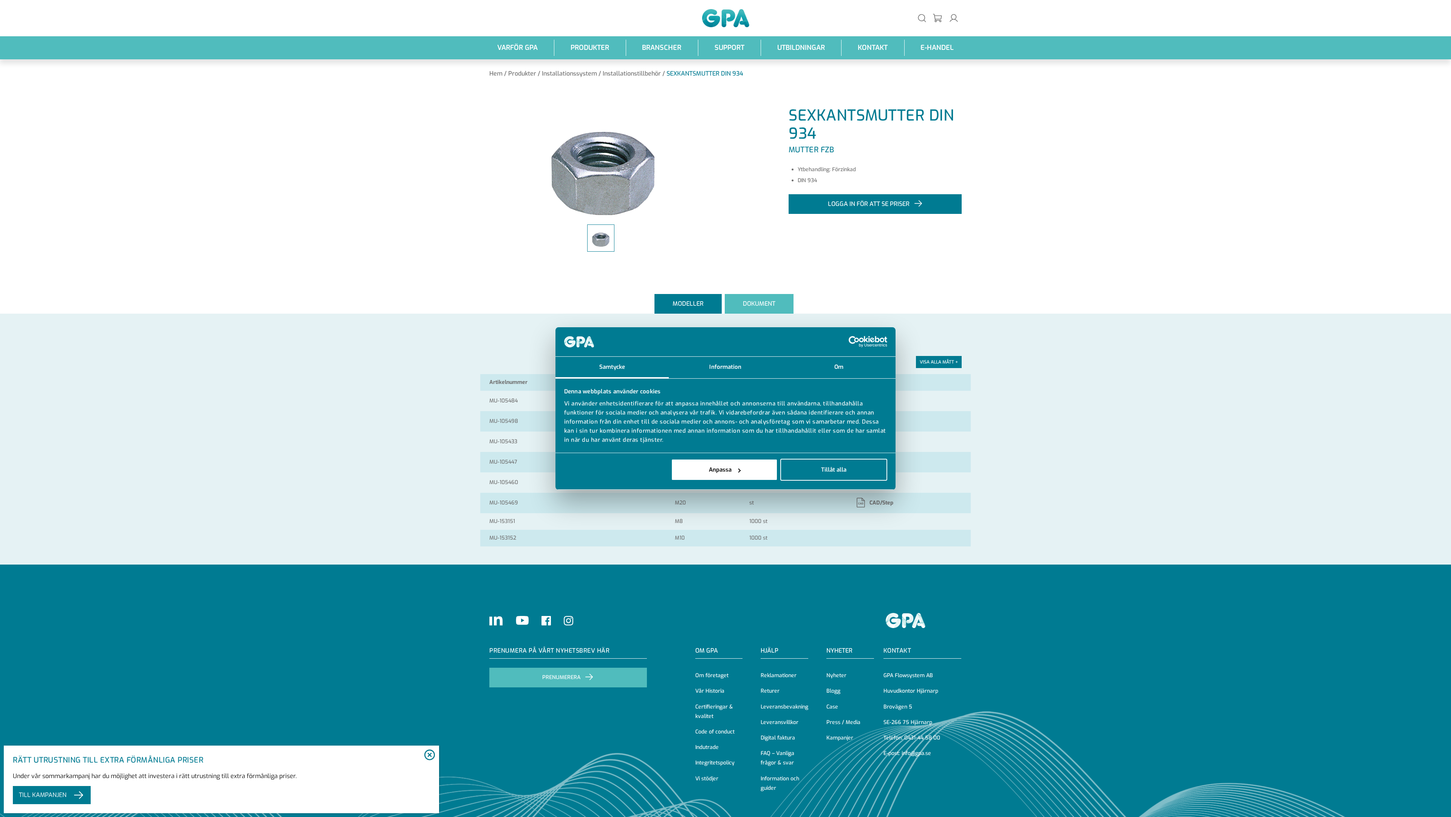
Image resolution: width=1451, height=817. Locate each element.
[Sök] (922, 18)
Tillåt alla (833, 469)
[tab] (688, 304)
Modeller (688, 304)
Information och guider (780, 783)
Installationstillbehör (632, 73)
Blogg (833, 691)
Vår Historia (709, 691)
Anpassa (720, 469)
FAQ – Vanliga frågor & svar (777, 758)
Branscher (661, 47)
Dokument (759, 304)
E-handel (937, 47)
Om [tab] (838, 367)
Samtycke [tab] (612, 367)
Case (832, 706)
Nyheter (836, 675)
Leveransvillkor (779, 722)
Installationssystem (569, 73)
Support (729, 47)
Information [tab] (725, 367)
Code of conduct (715, 731)
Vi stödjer (706, 778)
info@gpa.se (916, 753)
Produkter (590, 47)
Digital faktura (778, 737)
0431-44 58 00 (922, 737)
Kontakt (873, 47)
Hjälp (769, 651)
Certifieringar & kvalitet (714, 711)
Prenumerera (561, 677)
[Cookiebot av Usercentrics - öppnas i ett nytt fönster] (854, 342)
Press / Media (843, 722)
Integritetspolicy (715, 762)
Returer (770, 691)
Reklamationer (779, 675)
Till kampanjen (43, 795)
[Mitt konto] (954, 18)
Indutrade (707, 747)
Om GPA (706, 651)
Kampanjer (839, 737)
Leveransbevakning (784, 706)
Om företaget (712, 675)
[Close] (429, 755)
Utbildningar (801, 47)
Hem (496, 73)
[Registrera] (938, 18)
